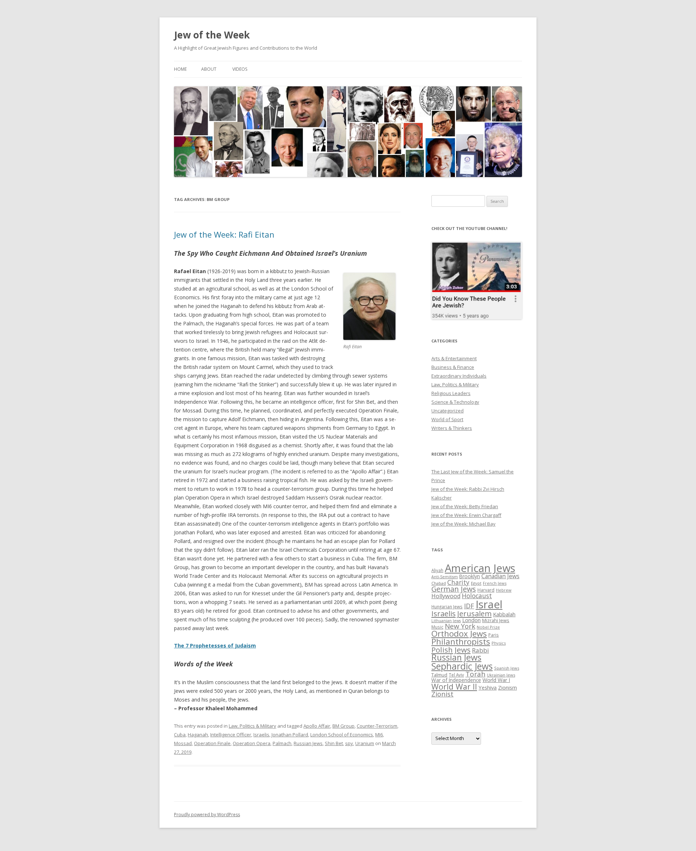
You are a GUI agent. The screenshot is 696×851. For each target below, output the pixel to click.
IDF (469, 605)
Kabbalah (504, 614)
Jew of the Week (212, 34)
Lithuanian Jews (446, 620)
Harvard (485, 590)
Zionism (507, 687)
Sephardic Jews (462, 666)
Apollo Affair (316, 726)
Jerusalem (474, 613)
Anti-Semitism (444, 576)
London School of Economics (341, 734)
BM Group (343, 726)
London (471, 620)
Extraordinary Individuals (458, 376)
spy (349, 743)
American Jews (480, 568)
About (208, 69)
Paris (493, 635)
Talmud (439, 674)
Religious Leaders (451, 393)
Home (180, 69)
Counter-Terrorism (377, 726)
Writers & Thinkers (451, 428)
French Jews (494, 583)
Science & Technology (455, 402)
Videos (239, 69)
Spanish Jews (506, 668)
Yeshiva (487, 687)
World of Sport (447, 419)
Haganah (198, 734)
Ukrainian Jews (501, 675)
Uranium (364, 743)
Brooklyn (469, 576)
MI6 (379, 734)
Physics (499, 643)
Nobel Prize (488, 627)
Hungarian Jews (447, 606)
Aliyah (437, 570)
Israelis (261, 734)
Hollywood (445, 596)
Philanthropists (460, 641)
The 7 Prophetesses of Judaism (215, 645)
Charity (458, 582)
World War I (496, 680)
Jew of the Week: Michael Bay (463, 524)
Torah (475, 674)
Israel (489, 604)
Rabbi (480, 650)
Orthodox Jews (459, 633)
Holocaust (477, 595)
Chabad (438, 583)
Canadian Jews (500, 576)
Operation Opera (251, 743)
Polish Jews (451, 650)
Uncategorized (447, 410)
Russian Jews (308, 743)
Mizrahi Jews (495, 620)
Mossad (183, 743)
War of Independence (456, 680)
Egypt (476, 583)
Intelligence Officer (230, 734)
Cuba (180, 734)
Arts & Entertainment (454, 358)
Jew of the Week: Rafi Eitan (224, 234)
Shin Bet (334, 743)
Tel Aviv (456, 675)
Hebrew (503, 590)
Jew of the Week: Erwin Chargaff (466, 515)
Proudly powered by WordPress (207, 814)
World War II (454, 686)
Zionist (442, 694)
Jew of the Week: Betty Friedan (464, 506)
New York (460, 626)
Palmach (282, 743)
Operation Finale (212, 743)
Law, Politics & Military (252, 726)
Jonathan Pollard (290, 734)
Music (437, 627)
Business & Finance (452, 367)
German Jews (453, 589)
